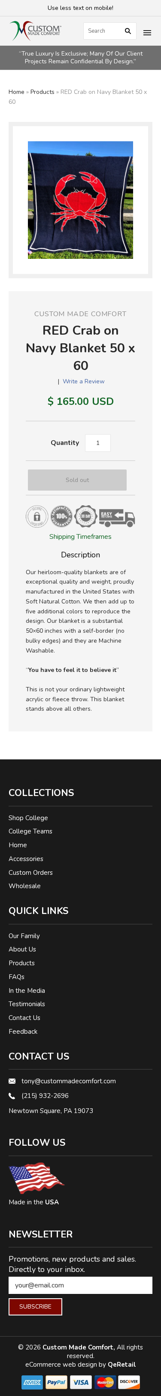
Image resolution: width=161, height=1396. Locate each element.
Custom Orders (31, 872)
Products (42, 92)
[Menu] (147, 33)
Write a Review (84, 381)
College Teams (30, 831)
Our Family (24, 936)
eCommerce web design (62, 1364)
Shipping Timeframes (80, 536)
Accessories (26, 859)
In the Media (27, 990)
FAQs (16, 977)
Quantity (65, 443)
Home (16, 92)
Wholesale (25, 886)
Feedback (23, 1031)
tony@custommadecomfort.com (68, 1081)
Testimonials (27, 1004)
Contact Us (24, 1018)
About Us (22, 949)
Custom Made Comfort (80, 314)
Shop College (28, 818)
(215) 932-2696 (45, 1095)
